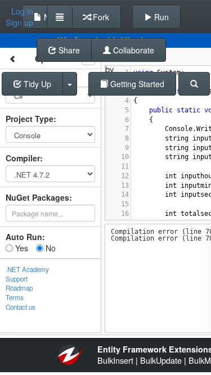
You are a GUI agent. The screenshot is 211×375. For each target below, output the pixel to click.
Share (68, 50)
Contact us (20, 306)
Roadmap (19, 287)
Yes (20, 248)
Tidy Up (36, 83)
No (49, 248)
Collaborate (132, 50)
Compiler (23, 158)
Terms (15, 297)
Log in (22, 11)
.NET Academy (27, 269)
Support (17, 278)
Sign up (19, 22)
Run (160, 16)
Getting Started (136, 83)
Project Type (29, 118)
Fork (100, 16)
